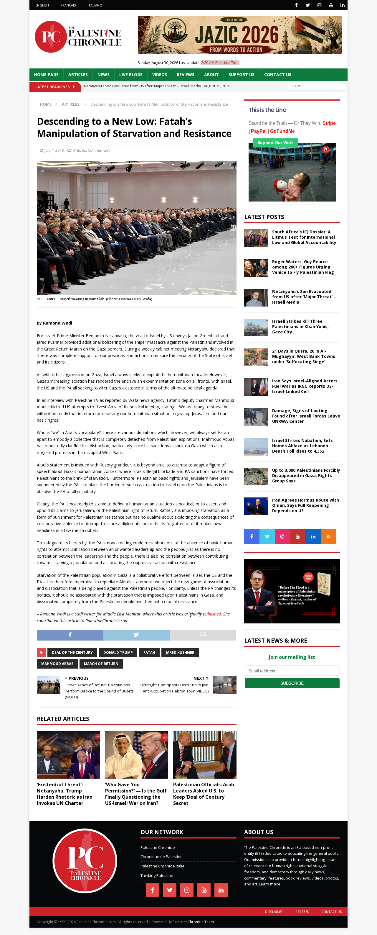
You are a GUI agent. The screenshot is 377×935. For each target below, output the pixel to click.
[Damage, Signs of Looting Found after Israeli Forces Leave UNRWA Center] (256, 417)
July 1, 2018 (54, 150)
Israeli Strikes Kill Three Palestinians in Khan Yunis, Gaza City (300, 326)
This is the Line (267, 110)
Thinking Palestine (156, 875)
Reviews (185, 74)
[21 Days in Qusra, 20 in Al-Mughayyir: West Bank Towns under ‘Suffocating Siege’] (256, 357)
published (212, 614)
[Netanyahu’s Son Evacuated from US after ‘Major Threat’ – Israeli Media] (256, 298)
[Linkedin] (342, 5)
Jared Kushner (180, 652)
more (275, 884)
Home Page (46, 74)
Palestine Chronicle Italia (162, 866)
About (211, 74)
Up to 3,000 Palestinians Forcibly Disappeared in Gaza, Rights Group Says (306, 475)
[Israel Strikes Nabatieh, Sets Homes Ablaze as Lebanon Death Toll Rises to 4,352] (256, 447)
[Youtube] (331, 5)
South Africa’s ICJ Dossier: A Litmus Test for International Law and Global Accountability (304, 237)
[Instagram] (319, 5)
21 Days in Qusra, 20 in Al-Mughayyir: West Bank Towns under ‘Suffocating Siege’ (303, 356)
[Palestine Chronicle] (84, 890)
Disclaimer (274, 911)
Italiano (94, 5)
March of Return (101, 663)
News (103, 74)
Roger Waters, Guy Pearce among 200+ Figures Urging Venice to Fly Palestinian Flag (303, 267)
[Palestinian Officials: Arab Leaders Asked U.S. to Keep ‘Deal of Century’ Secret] (205, 755)
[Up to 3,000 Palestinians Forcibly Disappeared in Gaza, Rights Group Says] (256, 476)
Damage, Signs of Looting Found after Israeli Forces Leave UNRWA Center (306, 416)
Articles (78, 74)
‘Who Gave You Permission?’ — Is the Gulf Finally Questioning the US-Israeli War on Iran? (136, 793)
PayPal (259, 131)
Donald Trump (118, 652)
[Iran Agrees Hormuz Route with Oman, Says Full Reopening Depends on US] (256, 506)
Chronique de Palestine (161, 856)
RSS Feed (302, 911)
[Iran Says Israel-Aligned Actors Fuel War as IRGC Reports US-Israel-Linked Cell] (256, 387)
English (42, 5)
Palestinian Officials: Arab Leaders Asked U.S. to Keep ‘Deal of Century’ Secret (203, 793)
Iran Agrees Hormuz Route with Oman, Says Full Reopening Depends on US (305, 505)
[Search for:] (316, 86)
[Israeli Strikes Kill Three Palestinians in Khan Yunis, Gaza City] (256, 327)
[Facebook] (296, 5)
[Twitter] (308, 5)
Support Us (241, 74)
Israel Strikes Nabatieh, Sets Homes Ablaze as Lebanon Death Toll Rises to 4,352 (302, 446)
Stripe (329, 123)
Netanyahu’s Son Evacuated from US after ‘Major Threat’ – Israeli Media (304, 297)
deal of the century (72, 652)
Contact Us (277, 74)
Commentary (99, 150)
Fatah (149, 652)
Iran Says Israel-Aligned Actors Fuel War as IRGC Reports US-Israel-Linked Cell (305, 386)
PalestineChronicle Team (193, 921)
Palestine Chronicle (157, 847)
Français (68, 5)
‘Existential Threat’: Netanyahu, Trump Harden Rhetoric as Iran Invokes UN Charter (64, 793)
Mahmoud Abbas (57, 663)
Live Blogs (131, 74)
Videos (159, 74)
